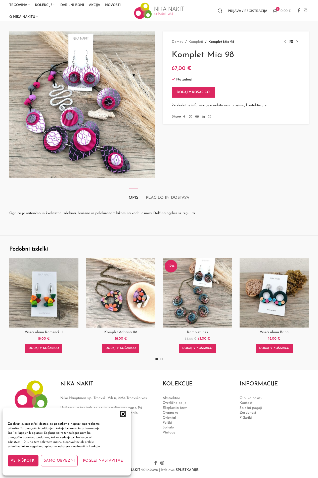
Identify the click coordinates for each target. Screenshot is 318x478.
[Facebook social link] (299, 11)
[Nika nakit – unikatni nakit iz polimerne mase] (31, 402)
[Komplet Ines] (197, 293)
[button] (123, 414)
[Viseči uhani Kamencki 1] (44, 293)
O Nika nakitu (251, 398)
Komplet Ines (197, 332)
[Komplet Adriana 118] (120, 293)
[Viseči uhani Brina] (274, 293)
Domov (177, 42)
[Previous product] (285, 42)
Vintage (169, 432)
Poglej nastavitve (103, 461)
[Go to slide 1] (156, 359)
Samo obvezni (59, 461)
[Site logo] (159, 10)
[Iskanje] (220, 11)
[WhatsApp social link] (209, 117)
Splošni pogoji (251, 408)
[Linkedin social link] (203, 117)
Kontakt (246, 403)
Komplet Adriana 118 (120, 332)
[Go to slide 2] (161, 359)
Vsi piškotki (23, 461)
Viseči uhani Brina (274, 332)
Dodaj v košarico (193, 92)
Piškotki (246, 418)
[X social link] (190, 117)
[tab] (133, 195)
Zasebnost (248, 413)
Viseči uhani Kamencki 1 (44, 332)
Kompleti (196, 42)
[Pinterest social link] (197, 117)
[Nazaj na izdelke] (291, 42)
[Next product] (297, 42)
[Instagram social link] (305, 11)
